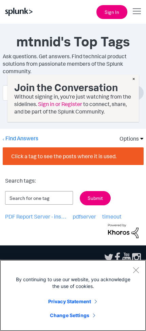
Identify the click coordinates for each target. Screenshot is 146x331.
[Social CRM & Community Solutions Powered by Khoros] (123, 230)
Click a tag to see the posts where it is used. (63, 156)
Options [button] (127, 138)
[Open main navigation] (137, 11)
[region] (73, 295)
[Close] (135, 270)
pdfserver (84, 216)
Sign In (112, 12)
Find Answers (21, 138)
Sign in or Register (60, 104)
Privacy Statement (69, 301)
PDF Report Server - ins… (36, 216)
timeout (112, 216)
